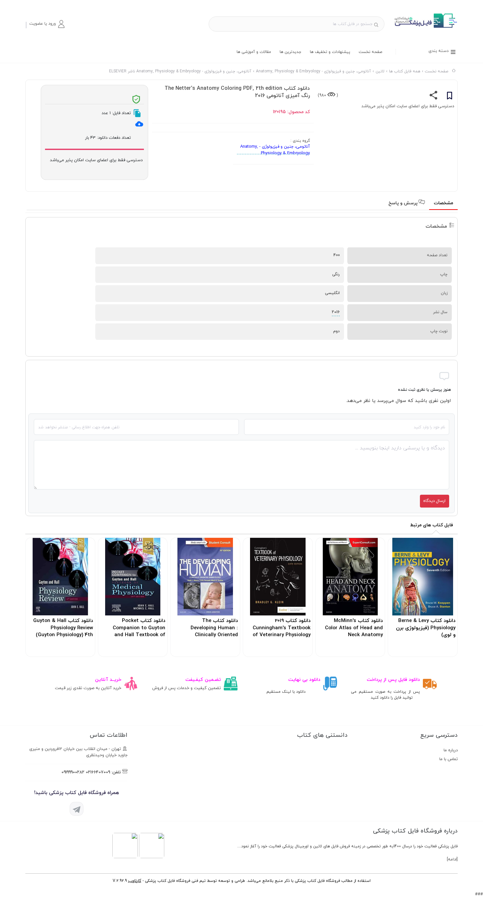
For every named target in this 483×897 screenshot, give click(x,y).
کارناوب (134, 881)
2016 (336, 312)
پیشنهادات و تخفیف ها (330, 52)
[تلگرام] (76, 809)
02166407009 (98, 772)
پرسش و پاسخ (403, 203)
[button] (46, 24)
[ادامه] (452, 859)
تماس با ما (448, 759)
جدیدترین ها (290, 52)
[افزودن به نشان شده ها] (449, 96)
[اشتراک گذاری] (433, 96)
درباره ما (451, 750)
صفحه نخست (370, 52)
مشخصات (443, 203)
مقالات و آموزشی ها (254, 52)
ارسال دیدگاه (434, 501)
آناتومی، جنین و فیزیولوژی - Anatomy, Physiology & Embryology (275, 150)
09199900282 (72, 772)
